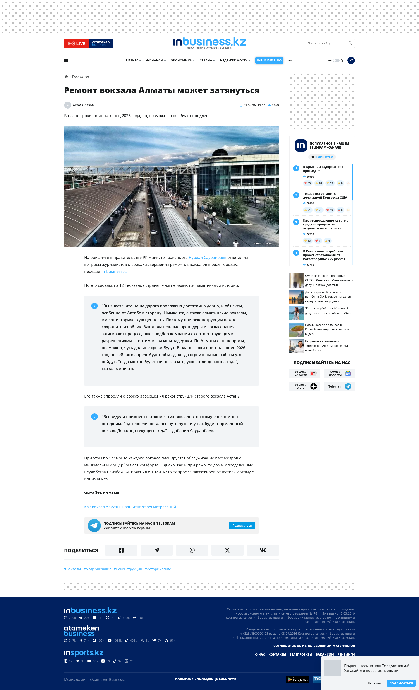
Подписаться (401, 683)
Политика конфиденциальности (205, 679)
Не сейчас (375, 683)
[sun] (330, 60)
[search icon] (350, 43)
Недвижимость (233, 60)
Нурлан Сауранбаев (207, 257)
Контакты (277, 654)
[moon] (342, 60)
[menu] (66, 60)
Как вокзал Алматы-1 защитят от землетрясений (130, 506)
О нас (260, 654)
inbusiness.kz (115, 271)
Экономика (181, 60)
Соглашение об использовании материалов (314, 646)
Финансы (154, 60)
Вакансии (325, 654)
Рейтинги (346, 654)
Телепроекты (301, 654)
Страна (206, 60)
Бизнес (132, 60)
